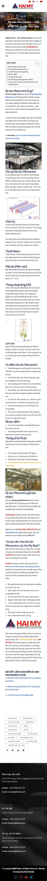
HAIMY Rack (16, 868)
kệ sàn (26, 730)
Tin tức (23, 16)
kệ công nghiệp (14, 722)
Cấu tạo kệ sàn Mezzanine (18, 69)
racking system (14, 741)
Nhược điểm (13, 74)
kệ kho (26, 726)
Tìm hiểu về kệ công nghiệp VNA (21, 695)
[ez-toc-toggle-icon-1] (36, 63)
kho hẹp (11, 737)
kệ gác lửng (12, 726)
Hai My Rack (12, 718)
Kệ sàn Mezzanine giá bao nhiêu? (20, 79)
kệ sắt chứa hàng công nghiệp (22, 566)
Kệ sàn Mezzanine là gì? (17, 67)
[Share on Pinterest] (23, 750)
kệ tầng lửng (32, 734)
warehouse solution (16, 745)
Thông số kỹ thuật (15, 77)
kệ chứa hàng (28, 718)
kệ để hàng (30, 722)
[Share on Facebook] (7, 750)
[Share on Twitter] (13, 750)
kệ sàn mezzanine (14, 734)
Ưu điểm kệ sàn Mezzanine (18, 72)
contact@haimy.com (16, 792)
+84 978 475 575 (17, 788)
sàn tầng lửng (31, 741)
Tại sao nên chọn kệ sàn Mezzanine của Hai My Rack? (23, 83)
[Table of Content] (37, 63)
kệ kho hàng (12, 730)
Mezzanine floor (26, 737)
